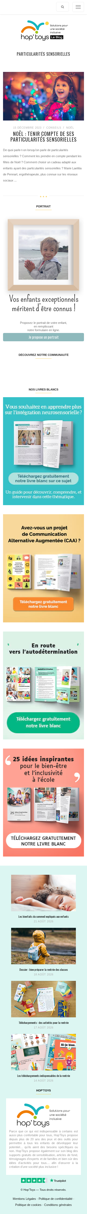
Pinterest (36, 368)
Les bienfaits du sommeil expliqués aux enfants (43, 916)
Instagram (23, 368)
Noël (70, 127)
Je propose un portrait (44, 337)
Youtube (63, 368)
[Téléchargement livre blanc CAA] (43, 568)
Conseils (53, 127)
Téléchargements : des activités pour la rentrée (44, 1022)
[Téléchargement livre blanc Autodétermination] (43, 685)
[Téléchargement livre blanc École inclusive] (43, 802)
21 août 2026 (43, 921)
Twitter (77, 368)
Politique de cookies (28, 1205)
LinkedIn (50, 368)
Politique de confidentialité (55, 1198)
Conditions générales (58, 1205)
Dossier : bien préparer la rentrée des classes (43, 969)
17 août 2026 (43, 1027)
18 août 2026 (43, 974)
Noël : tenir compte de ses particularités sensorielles (43, 136)
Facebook (9, 368)
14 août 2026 (43, 1080)
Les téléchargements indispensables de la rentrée (43, 1075)
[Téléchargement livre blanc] (43, 451)
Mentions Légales (24, 1198)
